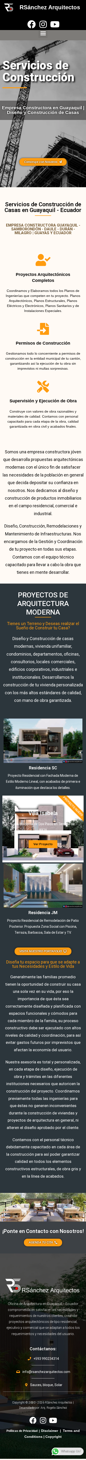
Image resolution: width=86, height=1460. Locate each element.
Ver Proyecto (43, 844)
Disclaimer (49, 1431)
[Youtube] (55, 24)
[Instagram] (43, 24)
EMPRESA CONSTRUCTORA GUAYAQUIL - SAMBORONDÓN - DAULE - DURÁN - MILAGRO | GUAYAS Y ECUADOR (43, 229)
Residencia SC (43, 767)
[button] (43, 33)
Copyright (53, 1437)
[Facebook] (31, 24)
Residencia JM (43, 912)
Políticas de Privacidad (22, 1431)
